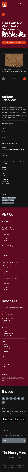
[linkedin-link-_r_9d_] (15, 398)
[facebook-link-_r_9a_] (3, 398)
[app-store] (7, 419)
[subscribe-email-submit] (24, 440)
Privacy (7, 467)
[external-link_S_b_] (14, 313)
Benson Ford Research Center (17, 149)
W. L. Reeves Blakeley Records (9, 143)
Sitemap (13, 467)
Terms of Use (20, 467)
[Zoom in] (13, 65)
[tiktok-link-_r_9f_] (22, 398)
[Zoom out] (17, 65)
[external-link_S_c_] (14, 315)
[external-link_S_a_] (14, 311)
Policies (11, 465)
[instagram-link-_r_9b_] (7, 398)
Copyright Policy (20, 465)
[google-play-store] (19, 419)
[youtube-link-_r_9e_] (18, 398)
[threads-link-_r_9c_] (11, 398)
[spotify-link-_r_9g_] (3, 402)
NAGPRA (5, 465)
